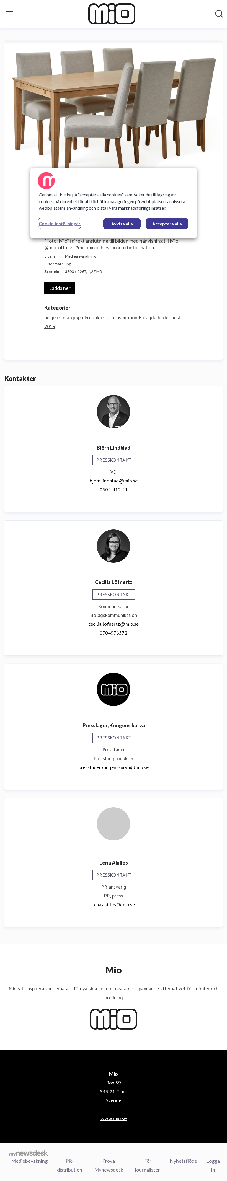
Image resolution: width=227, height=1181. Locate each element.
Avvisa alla (122, 223)
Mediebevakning (29, 1161)
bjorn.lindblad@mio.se (114, 480)
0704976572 (113, 633)
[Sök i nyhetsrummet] (219, 13)
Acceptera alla (167, 223)
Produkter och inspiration (110, 317)
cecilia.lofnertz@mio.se (113, 624)
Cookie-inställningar (60, 223)
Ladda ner (60, 288)
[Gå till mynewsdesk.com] (29, 1153)
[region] (113, 203)
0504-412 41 (114, 489)
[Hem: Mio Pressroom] (111, 13)
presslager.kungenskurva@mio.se (114, 767)
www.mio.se (113, 1118)
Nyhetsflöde (183, 1161)
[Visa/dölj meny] (9, 14)
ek (59, 317)
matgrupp (73, 317)
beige (50, 317)
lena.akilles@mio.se (113, 904)
